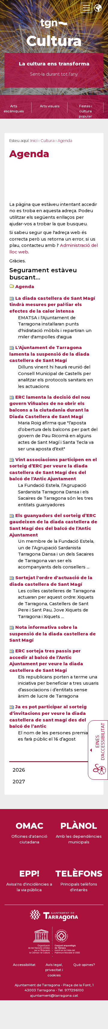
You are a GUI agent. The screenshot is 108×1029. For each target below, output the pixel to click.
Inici (34, 140)
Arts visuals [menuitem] (49, 106)
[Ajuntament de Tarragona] (54, 25)
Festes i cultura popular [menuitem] (85, 111)
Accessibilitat (24, 965)
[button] (98, 8)
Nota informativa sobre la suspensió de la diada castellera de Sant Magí (52, 634)
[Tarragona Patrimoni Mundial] (54, 954)
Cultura (54, 41)
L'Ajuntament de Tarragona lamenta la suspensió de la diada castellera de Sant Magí (49, 354)
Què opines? (84, 965)
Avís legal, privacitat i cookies (54, 970)
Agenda (24, 286)
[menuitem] (52, 770)
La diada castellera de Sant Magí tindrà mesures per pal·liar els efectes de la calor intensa (52, 305)
